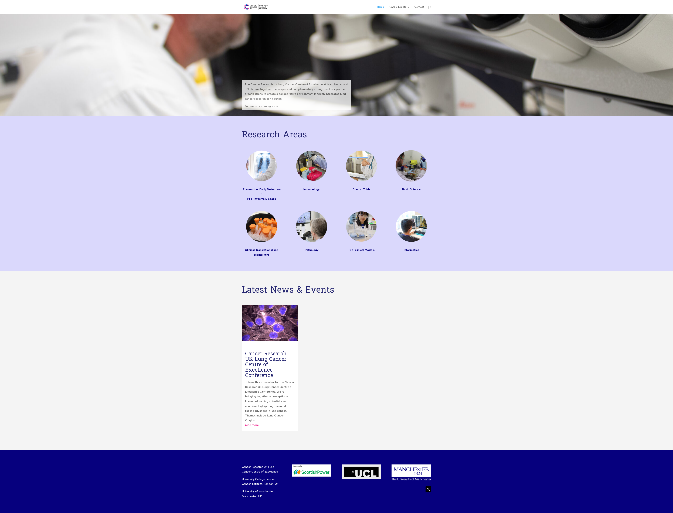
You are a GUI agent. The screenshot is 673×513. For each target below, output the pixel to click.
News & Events (397, 7)
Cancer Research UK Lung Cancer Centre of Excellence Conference (266, 364)
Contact (419, 7)
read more (252, 425)
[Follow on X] (428, 489)
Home (380, 7)
